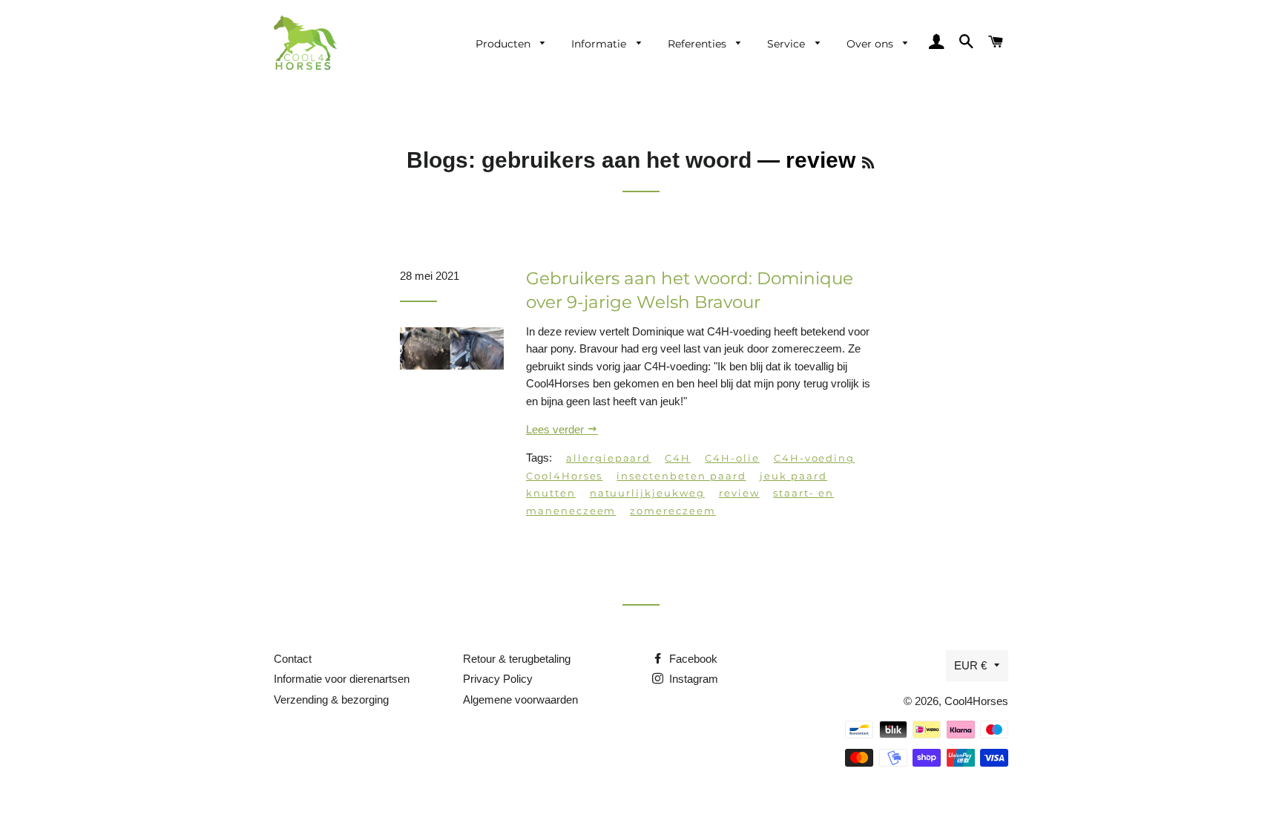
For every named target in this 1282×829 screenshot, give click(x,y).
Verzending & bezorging (331, 699)
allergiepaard (608, 458)
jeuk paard (793, 476)
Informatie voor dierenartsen (342, 678)
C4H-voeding (814, 458)
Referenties (698, 43)
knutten (551, 493)
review (739, 493)
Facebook (691, 658)
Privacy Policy (498, 678)
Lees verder (556, 429)
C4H (678, 458)
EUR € (970, 665)
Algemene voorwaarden (520, 699)
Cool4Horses (564, 476)
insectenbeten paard (681, 476)
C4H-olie (732, 458)
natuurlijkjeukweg (647, 493)
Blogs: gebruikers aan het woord (579, 160)
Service (787, 43)
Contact (293, 658)
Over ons (871, 43)
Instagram (692, 678)
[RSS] (868, 163)
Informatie (600, 43)
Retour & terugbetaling (517, 658)
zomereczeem (672, 511)
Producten (504, 43)
